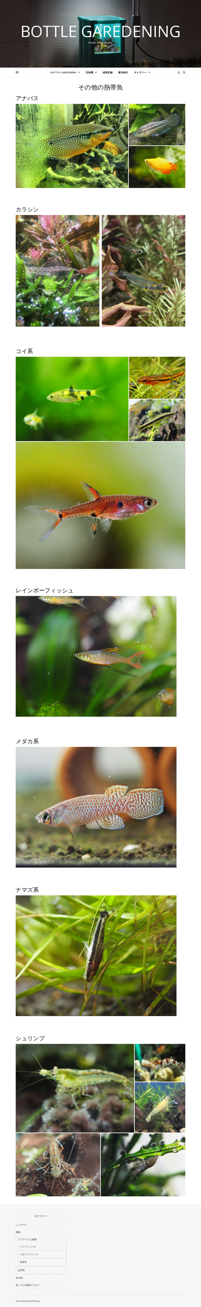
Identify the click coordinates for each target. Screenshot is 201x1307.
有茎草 (23, 1261)
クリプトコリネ (28, 1246)
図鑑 (18, 1232)
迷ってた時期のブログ (27, 1285)
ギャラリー (140, 72)
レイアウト (21, 1224)
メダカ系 (27, 741)
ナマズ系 (27, 889)
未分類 (19, 1277)
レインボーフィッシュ (45, 590)
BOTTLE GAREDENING (100, 31)
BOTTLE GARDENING (63, 72)
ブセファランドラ (29, 1254)
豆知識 (89, 72)
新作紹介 (123, 72)
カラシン (27, 209)
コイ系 (24, 351)
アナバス (27, 98)
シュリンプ (30, 1038)
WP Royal (35, 1301)
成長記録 (108, 72)
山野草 (21, 1270)
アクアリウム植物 (27, 1239)
